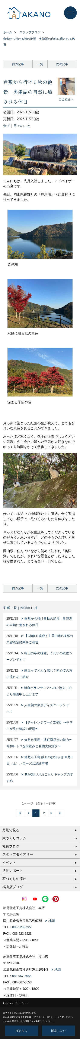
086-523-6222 (21, 927)
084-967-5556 (21, 976)
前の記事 (18, 64)
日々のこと (22, 126)
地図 (51, 921)
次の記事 (62, 64)
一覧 (40, 64)
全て (6, 126)
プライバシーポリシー (44, 1016)
